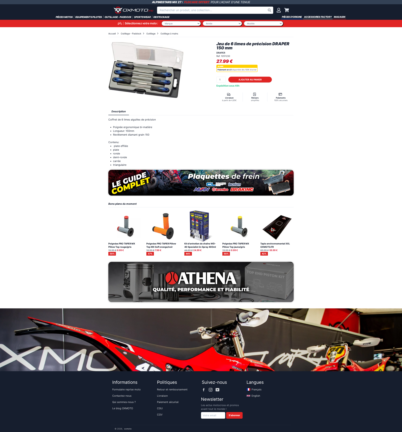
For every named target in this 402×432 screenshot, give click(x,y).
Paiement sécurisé (168, 402)
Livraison (162, 395)
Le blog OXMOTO (122, 408)
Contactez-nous (121, 395)
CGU (160, 408)
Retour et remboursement (172, 389)
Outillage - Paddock (131, 33)
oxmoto (128, 429)
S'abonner (234, 415)
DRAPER (220, 52)
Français (256, 389)
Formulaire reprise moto (126, 389)
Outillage (150, 33)
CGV (160, 414)
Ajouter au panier (250, 79)
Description (118, 111)
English (256, 395)
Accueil (112, 33)
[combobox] (215, 10)
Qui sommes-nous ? (124, 402)
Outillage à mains (169, 33)
